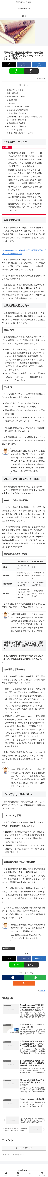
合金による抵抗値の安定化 (19, 110)
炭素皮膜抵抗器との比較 (18, 113)
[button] (31, 71)
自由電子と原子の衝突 (17, 123)
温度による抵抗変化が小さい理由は (20, 106)
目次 (21, 85)
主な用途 (12, 103)
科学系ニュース (9, 948)
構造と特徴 (13, 100)
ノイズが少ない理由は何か (16, 126)
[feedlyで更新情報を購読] (35, 977)
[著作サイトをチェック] (13, 977)
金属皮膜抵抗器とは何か (16, 96)
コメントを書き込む (24, 1148)
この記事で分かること (15, 90)
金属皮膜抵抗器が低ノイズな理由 (21, 133)
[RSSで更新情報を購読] (24, 983)
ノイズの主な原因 (15, 130)
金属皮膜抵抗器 (12, 93)
